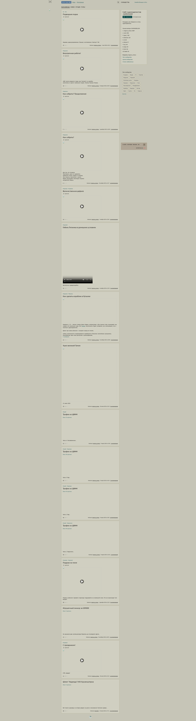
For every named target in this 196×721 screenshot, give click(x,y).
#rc (63, 11)
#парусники (69, 523)
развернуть (66, 336)
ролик (83, 326)
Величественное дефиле (73, 191)
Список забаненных (128, 61)
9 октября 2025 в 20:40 (105, 339)
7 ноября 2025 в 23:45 (104, 219)
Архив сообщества (128, 59)
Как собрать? (68, 137)
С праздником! (69, 645)
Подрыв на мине (70, 563)
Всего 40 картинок (67, 528)
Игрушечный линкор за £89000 (76, 608)
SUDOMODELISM (135, 28)
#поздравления (136, 85)
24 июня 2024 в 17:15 (104, 710)
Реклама (135, 144)
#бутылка (70, 293)
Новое (72, 7)
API (138, 144)
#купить (130, 91)
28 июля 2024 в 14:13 (104, 676)
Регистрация (80, 2)
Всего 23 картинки (67, 417)
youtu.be (67, 16)
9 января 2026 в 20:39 (104, 85)
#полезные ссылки (127, 80)
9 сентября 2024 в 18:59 (103, 637)
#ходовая (65, 560)
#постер (138, 88)
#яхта (138, 83)
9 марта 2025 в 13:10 (105, 554)
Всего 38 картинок (67, 454)
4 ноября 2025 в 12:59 (104, 288)
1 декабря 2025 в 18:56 (105, 129)
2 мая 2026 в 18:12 (106, 45)
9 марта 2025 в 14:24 (104, 480)
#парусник (65, 50)
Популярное (65, 7)
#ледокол (140, 91)
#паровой (65, 225)
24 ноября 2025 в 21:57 (104, 183)
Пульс (83, 7)
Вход (74, 2)
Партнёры (129, 144)
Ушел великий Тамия (71, 346)
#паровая (125, 83)
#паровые (65, 188)
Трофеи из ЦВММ (70, 414)
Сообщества (125, 2)
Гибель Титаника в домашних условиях (79, 227)
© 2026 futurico (139, 148)
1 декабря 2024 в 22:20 (104, 602)
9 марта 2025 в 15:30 (105, 443)
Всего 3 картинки (67, 611)
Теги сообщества (127, 57)
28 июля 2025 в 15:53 (104, 406)
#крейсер (125, 88)
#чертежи (141, 74)
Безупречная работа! (72, 53)
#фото (124, 91)
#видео (131, 74)
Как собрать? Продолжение (74, 94)
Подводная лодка (70, 14)
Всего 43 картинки (67, 491)
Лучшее (77, 7)
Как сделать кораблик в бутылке (76, 296)
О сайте (124, 144)
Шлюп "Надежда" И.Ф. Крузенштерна (78, 682)
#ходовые (70, 188)
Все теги (124, 94)
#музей (64, 411)
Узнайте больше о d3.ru (141, 2)
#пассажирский (127, 85)
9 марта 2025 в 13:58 (104, 517)
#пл (66, 11)
